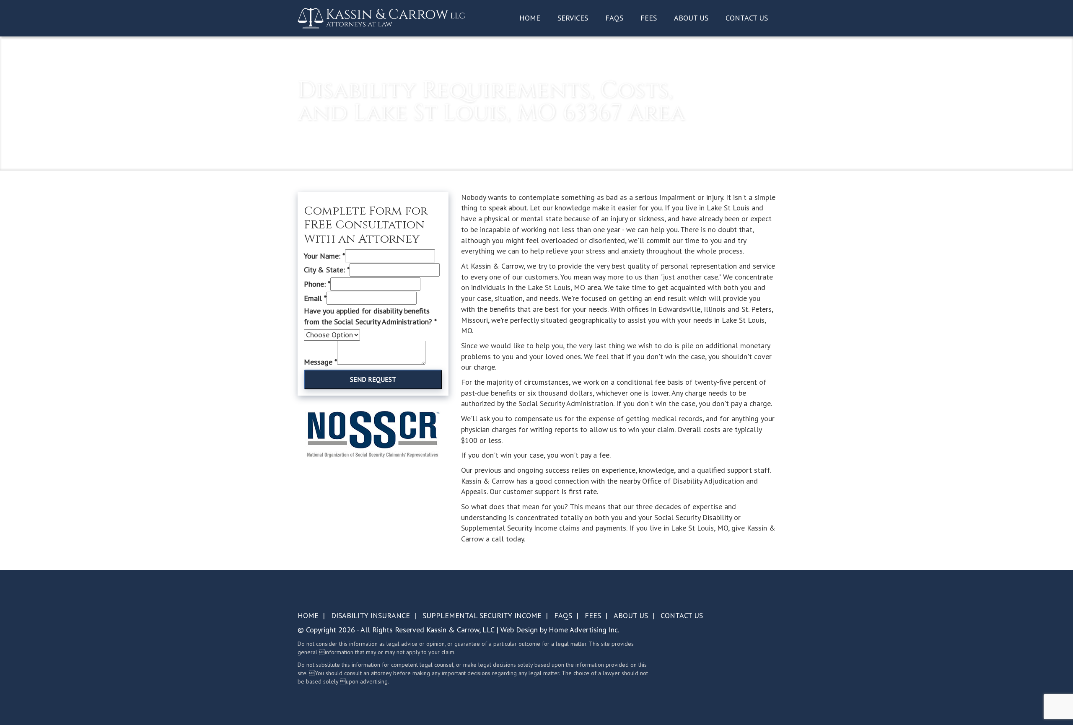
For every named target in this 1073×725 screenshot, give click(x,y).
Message (320, 362)
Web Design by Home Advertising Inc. (559, 629)
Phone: (317, 284)
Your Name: (324, 256)
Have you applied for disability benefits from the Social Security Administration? (370, 316)
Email (315, 298)
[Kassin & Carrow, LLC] (381, 17)
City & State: (327, 269)
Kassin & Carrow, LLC (460, 629)
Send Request (373, 379)
